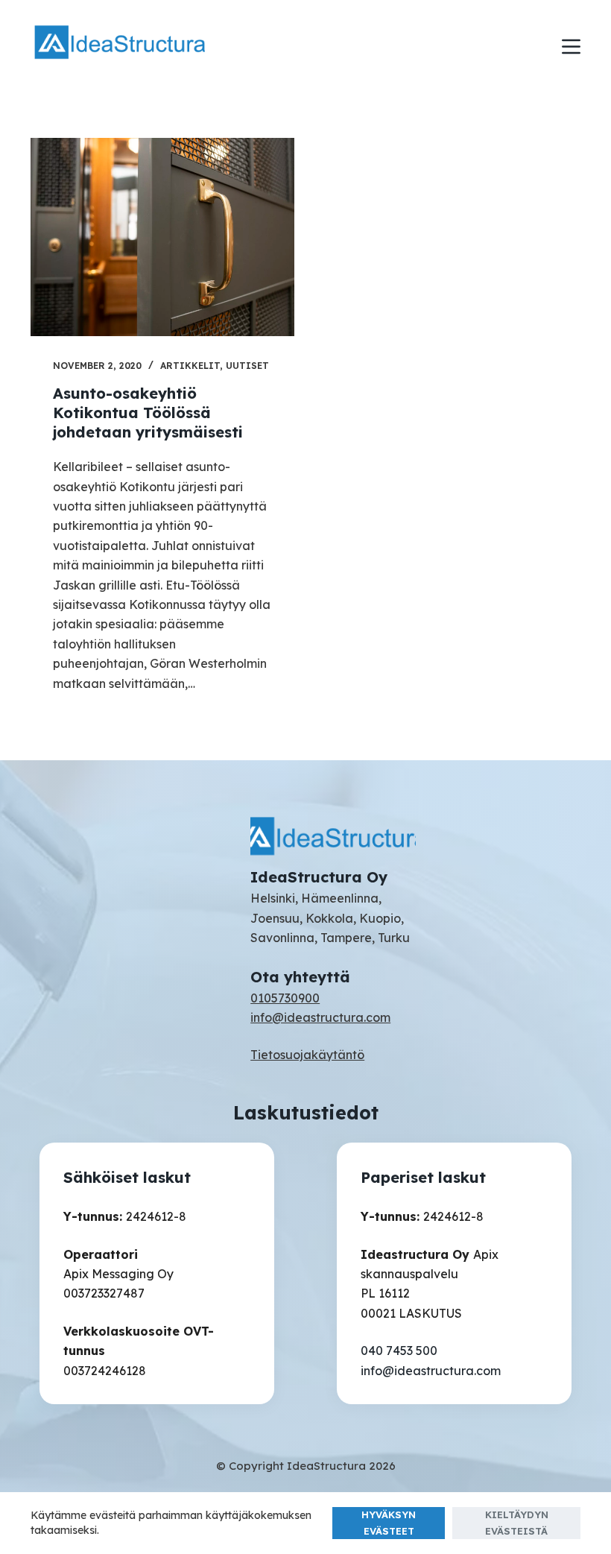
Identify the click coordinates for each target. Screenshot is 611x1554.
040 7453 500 (399, 1350)
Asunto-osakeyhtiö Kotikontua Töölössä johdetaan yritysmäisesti (148, 412)
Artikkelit (190, 365)
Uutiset (247, 365)
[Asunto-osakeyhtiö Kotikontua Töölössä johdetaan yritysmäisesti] (162, 237)
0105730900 (285, 998)
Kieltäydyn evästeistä (516, 1522)
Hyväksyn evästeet (388, 1522)
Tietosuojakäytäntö (307, 1054)
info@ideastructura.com (320, 1017)
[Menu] (571, 46)
